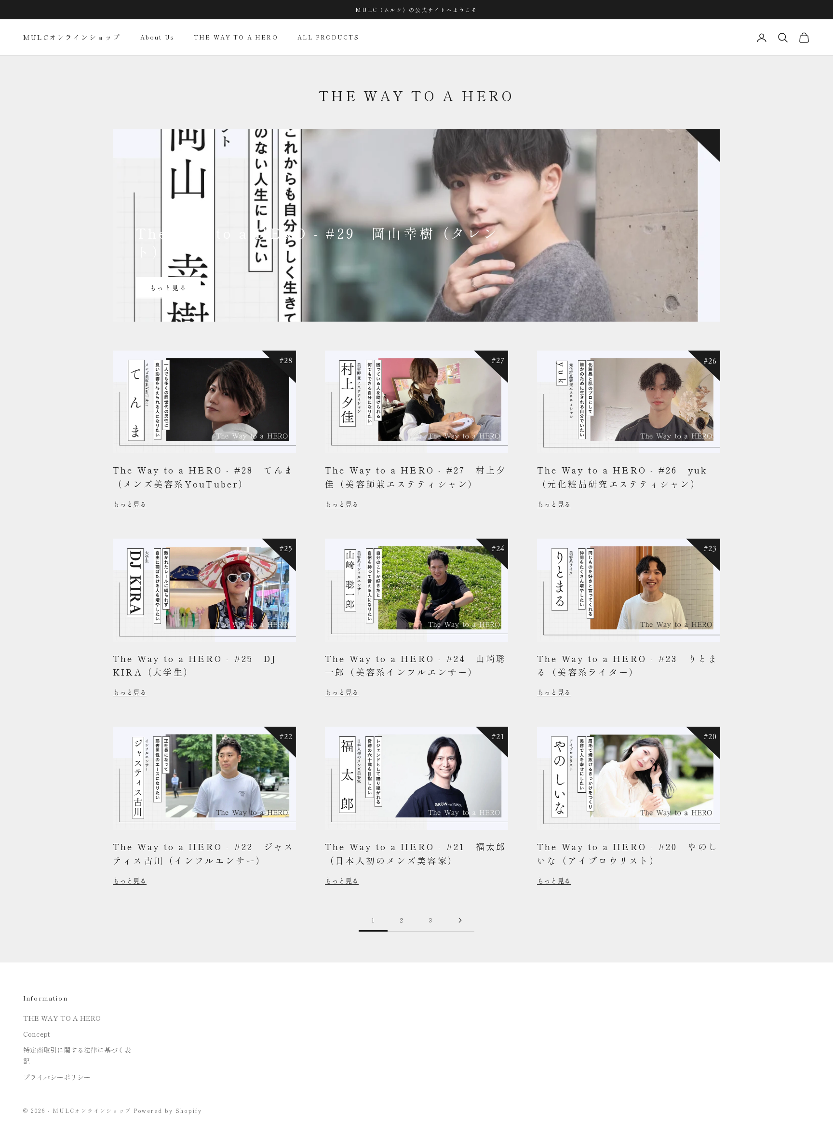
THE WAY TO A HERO (236, 37)
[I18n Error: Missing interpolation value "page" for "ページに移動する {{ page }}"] (459, 920)
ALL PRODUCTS (328, 37)
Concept (36, 1034)
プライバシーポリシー (57, 1077)
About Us (157, 37)
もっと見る (168, 287)
